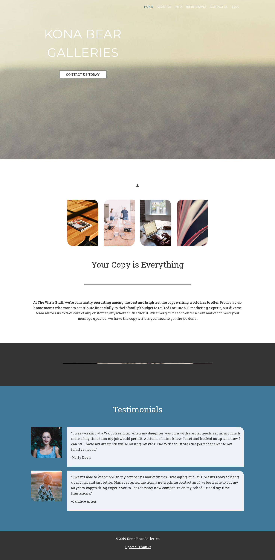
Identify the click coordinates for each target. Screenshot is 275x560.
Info (178, 6)
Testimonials (196, 6)
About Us (164, 6)
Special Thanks (138, 547)
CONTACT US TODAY (83, 74)
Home (148, 6)
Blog (235, 6)
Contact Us (219, 6)
